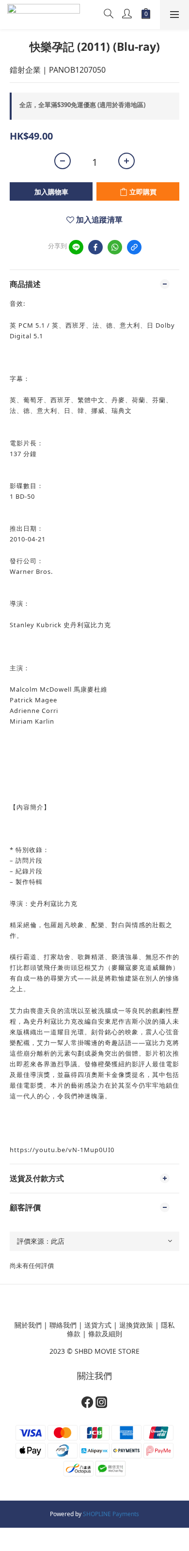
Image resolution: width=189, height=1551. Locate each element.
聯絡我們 (63, 1324)
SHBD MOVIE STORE (107, 1351)
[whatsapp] (115, 247)
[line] (76, 247)
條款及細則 (105, 1333)
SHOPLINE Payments (111, 1514)
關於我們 (28, 1324)
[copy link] (134, 247)
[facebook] (95, 247)
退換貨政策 (136, 1324)
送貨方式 (97, 1324)
